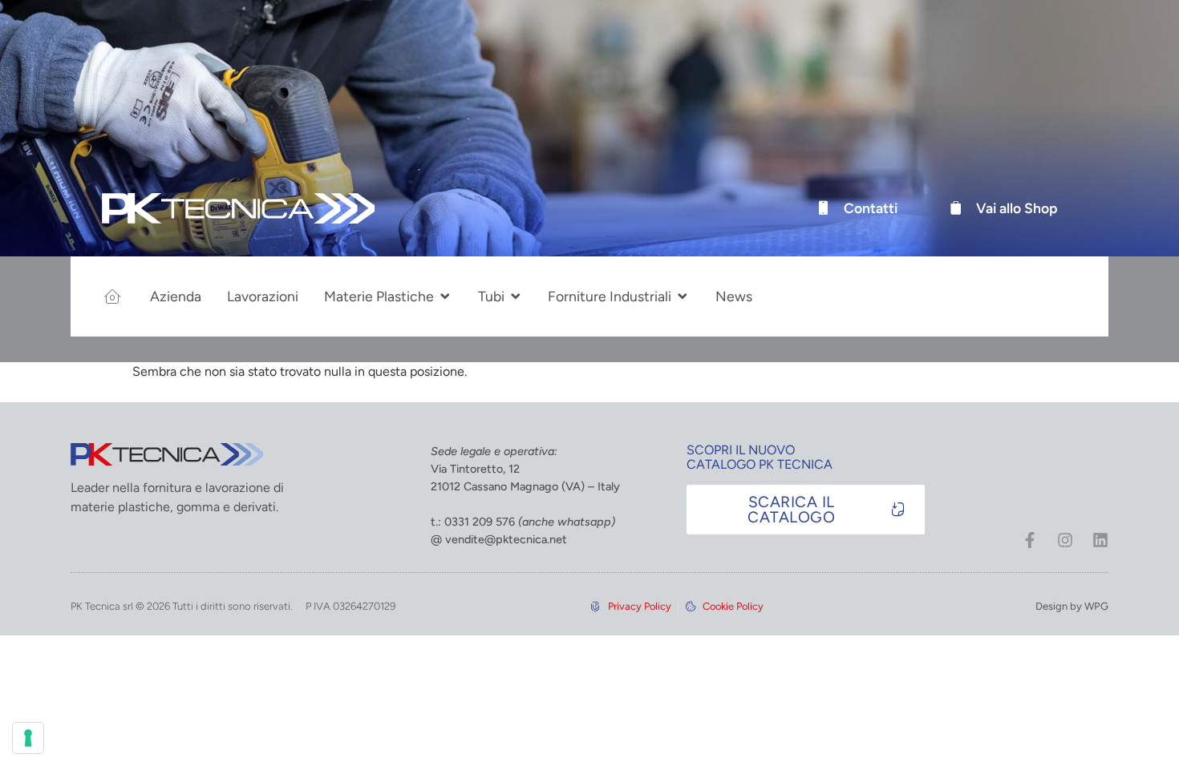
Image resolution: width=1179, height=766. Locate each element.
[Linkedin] (1100, 540)
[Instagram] (1065, 540)
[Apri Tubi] (515, 296)
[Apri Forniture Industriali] (682, 296)
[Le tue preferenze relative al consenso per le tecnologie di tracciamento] (28, 738)
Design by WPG (1071, 606)
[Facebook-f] (1030, 540)
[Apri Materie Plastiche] (445, 296)
